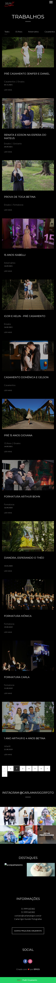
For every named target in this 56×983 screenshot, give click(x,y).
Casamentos (50, 31)
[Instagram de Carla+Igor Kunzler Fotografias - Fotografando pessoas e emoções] (30, 960)
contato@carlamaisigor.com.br (28, 915)
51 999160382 (28, 909)
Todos (7, 31)
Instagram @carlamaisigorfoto (28, 792)
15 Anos (18, 31)
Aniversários (33, 31)
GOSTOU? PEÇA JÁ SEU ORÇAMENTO (28, 931)
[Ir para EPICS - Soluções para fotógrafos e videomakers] (28, 969)
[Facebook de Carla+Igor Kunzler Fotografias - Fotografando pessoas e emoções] (25, 960)
